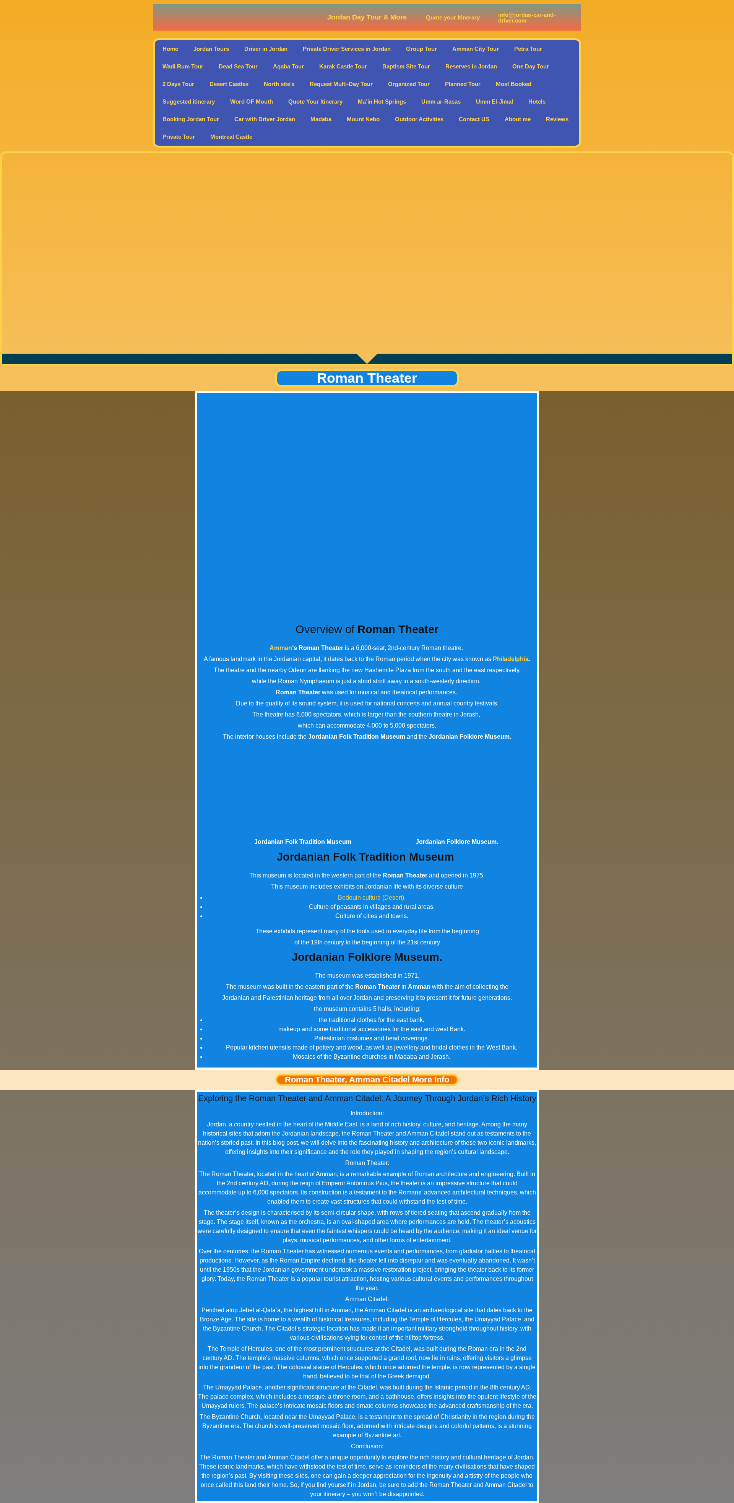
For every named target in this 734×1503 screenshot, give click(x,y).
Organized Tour (409, 84)
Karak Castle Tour (343, 66)
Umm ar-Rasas (441, 101)
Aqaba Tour (288, 66)
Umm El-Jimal (494, 101)
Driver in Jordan (265, 48)
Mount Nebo (363, 119)
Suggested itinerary (188, 101)
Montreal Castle (231, 136)
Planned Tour (463, 84)
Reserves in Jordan (471, 66)
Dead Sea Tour (238, 66)
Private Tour (178, 136)
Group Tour (421, 48)
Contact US (474, 119)
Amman (281, 648)
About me (518, 119)
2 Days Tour (178, 84)
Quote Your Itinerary (315, 101)
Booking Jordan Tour (190, 119)
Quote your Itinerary (453, 17)
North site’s (279, 84)
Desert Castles (228, 84)
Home (170, 48)
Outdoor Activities (419, 119)
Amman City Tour (475, 48)
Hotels (537, 101)
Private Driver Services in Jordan (347, 48)
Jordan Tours (211, 48)
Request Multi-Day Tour (341, 84)
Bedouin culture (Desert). (372, 897)
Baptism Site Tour (406, 66)
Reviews (557, 119)
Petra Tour (528, 48)
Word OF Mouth (251, 101)
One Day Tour (530, 66)
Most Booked (513, 84)
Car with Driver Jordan (264, 119)
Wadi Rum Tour (182, 66)
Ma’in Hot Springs (382, 101)
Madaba (320, 119)
